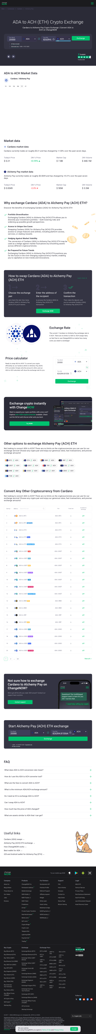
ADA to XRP (22, 615)
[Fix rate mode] (54, 39)
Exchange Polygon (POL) (29, 985)
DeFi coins (25, 921)
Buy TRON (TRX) (8, 981)
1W (10, 86)
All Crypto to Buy (9, 998)
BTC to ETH (43, 978)
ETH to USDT (61, 970)
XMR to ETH (52, 970)
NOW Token (25, 901)
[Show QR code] (90, 873)
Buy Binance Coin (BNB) (11, 961)
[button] (29, 39)
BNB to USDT (51, 986)
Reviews (6, 901)
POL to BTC (62, 984)
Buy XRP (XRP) (8, 968)
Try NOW (29, 423)
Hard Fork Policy (80, 897)
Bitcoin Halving (62, 904)
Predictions (25, 904)
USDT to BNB (61, 961)
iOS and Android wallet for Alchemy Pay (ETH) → (24, 854)
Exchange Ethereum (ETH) (29, 954)
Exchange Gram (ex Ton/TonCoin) (27, 989)
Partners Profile (44, 887)
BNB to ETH (43, 975)
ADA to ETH (23, 530)
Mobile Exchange (27, 891)
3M (18, 86)
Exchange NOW (48, 311)
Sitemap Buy (7, 1005)
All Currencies (26, 1006)
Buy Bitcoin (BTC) (9, 951)
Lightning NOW (26, 934)
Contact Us (61, 894)
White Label (43, 901)
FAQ (59, 884)
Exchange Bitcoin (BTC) (28, 951)
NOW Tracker (25, 897)
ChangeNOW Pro (27, 884)
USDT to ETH (61, 956)
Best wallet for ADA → (13, 850)
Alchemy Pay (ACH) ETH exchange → (19, 843)
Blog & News (7, 887)
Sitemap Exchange (27, 1009)
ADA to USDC (24, 629)
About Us (6, 884)
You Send (12, 37)
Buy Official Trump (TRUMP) (9, 994)
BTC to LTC (62, 965)
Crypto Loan (25, 928)
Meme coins (25, 918)
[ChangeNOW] (4, 3)
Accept (74, 1029)
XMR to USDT (51, 981)
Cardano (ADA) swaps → (14, 839)
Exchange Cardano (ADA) (29, 977)
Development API (45, 884)
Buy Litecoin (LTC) (9, 974)
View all (87, 659)
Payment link (25, 938)
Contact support (20, 702)
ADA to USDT (24, 551)
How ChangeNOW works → (15, 847)
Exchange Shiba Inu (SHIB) (29, 997)
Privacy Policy (79, 891)
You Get (45, 37)
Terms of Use (46, 1030)
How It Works (62, 887)
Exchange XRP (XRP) (28, 994)
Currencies (11, 9)
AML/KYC (78, 884)
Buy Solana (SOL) (9, 990)
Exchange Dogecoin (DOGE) (27, 981)
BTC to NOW (62, 977)
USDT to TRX (51, 952)
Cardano (19, 9)
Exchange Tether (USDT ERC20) (28, 959)
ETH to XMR (43, 965)
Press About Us (8, 891)
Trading (24, 941)
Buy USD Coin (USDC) (10, 964)
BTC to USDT (42, 955)
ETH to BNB (52, 960)
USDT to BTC (42, 986)
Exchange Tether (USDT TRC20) (28, 964)
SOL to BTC (43, 982)
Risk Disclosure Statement (82, 894)
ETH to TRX (62, 981)
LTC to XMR (52, 957)
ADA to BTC (22, 516)
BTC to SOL (62, 987)
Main (3, 9)
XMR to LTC (52, 967)
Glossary (60, 891)
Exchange (81, 38)
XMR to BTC (43, 971)
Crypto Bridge (26, 924)
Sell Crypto (7, 1002)
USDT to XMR (42, 960)
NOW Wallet (25, 894)
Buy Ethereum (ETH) (10, 954)
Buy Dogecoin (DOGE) (10, 971)
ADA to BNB (24, 601)
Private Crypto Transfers (29, 911)
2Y (25, 86)
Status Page (61, 901)
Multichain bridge (45, 907)
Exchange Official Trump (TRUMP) (29, 1001)
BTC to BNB (52, 977)
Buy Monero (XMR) (9, 978)
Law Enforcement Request (83, 901)
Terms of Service (80, 887)
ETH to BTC (43, 968)
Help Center (61, 897)
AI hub (23, 907)
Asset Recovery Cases (81, 904)
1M (14, 86)
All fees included (15, 44)
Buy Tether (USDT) (9, 958)
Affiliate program (45, 894)
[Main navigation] (92, 3)
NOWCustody (44, 914)
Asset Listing (43, 904)
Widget (42, 897)
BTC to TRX (62, 974)
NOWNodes (43, 918)
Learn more (81, 278)
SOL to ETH (62, 951)
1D (5, 86)
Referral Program (45, 891)
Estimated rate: (15, 46)
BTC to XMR (43, 951)
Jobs (5, 897)
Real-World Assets (27, 914)
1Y (22, 86)
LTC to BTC (52, 973)
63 (18, 659)
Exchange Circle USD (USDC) (28, 969)
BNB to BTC (52, 963)
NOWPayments (44, 911)
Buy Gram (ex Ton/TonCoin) (8, 985)
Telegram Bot (25, 931)
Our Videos (7, 894)
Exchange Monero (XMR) (29, 973)
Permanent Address (27, 887)
